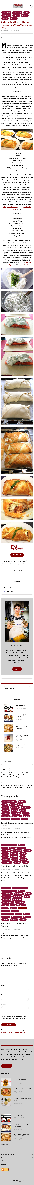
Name (3, 985)
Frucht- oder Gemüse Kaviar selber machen (22, 736)
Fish (15, 561)
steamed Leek (23, 265)
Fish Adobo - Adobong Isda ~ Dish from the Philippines (22, 726)
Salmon (20, 565)
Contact (7, 1066)
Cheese (5, 565)
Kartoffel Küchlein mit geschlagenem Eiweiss (20, 1080)
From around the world (7, 1154)
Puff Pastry (6, 561)
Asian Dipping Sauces (22, 705)
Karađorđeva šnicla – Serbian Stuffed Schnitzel (23, 716)
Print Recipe (17, 555)
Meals (3, 1151)
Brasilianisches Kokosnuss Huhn (14, 866)
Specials (3, 1158)
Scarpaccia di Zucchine (22, 745)
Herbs (13, 565)
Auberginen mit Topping (10, 207)
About (17, 669)
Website (4, 1004)
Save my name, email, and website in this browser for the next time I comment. (15, 1017)
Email (3, 995)
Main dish (23, 561)
